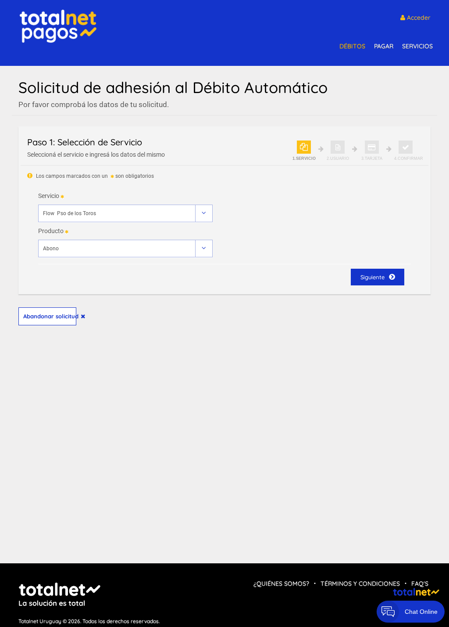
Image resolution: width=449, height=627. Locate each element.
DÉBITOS (352, 46)
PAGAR (383, 46)
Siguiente (372, 277)
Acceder (418, 18)
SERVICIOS (417, 46)
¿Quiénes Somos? (281, 583)
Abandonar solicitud (49, 316)
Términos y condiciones (360, 583)
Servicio (48, 195)
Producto (51, 230)
